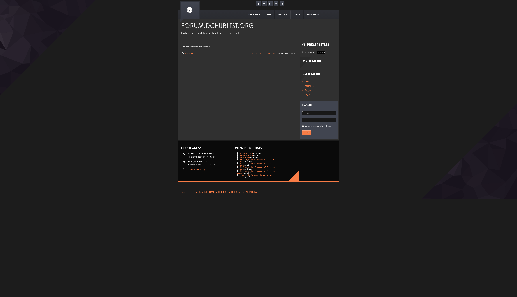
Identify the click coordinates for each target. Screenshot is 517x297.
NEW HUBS (251, 192)
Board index (189, 53)
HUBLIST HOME (206, 192)
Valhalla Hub (245, 157)
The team (254, 53)
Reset (183, 192)
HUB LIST (222, 192)
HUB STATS (236, 192)
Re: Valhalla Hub (246, 153)
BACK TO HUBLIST (314, 15)
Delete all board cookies (268, 53)
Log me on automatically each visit (318, 126)
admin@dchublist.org (196, 169)
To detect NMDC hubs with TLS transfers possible (254, 176)
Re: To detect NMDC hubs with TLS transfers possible (256, 160)
